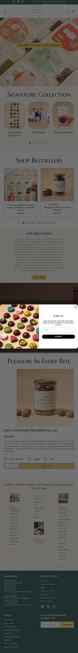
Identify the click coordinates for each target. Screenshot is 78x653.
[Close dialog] (75, 306)
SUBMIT (58, 336)
